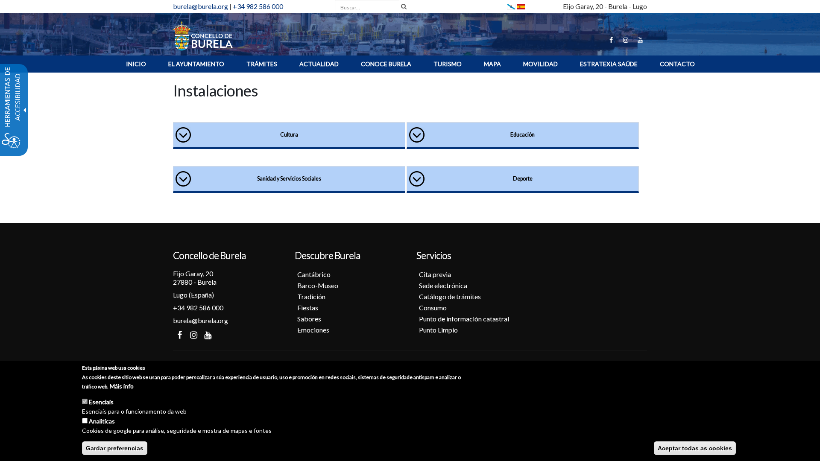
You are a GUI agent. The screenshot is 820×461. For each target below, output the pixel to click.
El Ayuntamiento (196, 63)
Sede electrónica (443, 285)
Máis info (122, 386)
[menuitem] (136, 64)
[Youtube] (640, 40)
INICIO (136, 63)
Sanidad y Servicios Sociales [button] (289, 178)
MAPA (492, 63)
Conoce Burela (386, 63)
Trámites (261, 63)
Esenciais (101, 402)
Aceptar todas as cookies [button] (695, 448)
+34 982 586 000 (258, 6)
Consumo (433, 307)
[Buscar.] (403, 6)
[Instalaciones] (521, 6)
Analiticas (102, 421)
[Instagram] (625, 40)
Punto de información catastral (464, 319)
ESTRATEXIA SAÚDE (609, 63)
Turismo (447, 63)
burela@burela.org (200, 6)
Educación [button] (522, 134)
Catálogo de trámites (450, 296)
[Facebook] (611, 40)
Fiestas (307, 307)
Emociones (313, 330)
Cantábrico (314, 274)
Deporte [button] (523, 178)
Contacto (677, 63)
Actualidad (319, 63)
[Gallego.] (511, 6)
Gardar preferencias (115, 448)
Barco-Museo (317, 285)
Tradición (311, 296)
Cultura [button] (289, 134)
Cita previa (435, 274)
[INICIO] (203, 35)
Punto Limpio (438, 330)
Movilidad (540, 63)
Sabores (309, 319)
